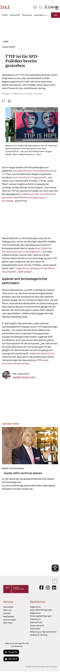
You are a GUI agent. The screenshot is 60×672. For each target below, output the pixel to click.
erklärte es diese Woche (42, 353)
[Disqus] (30, 533)
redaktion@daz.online (24, 377)
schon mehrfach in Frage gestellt (29, 177)
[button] (5, 7)
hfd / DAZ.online (21, 373)
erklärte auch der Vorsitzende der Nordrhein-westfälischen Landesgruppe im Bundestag (29, 197)
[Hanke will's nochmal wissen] (30, 445)
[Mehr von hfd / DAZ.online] (6, 375)
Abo (55, 15)
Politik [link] (5, 41)
